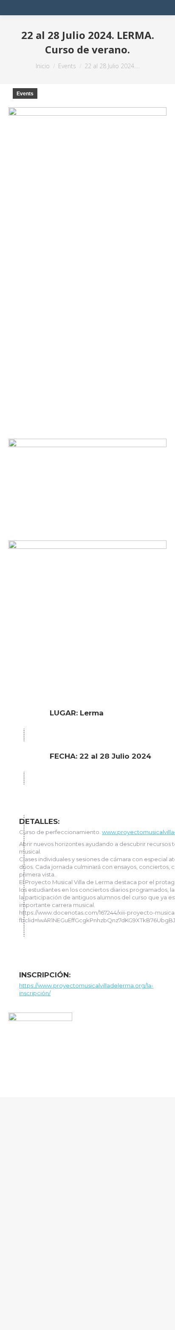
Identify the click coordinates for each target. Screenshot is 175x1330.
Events (25, 94)
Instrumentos (40, 1217)
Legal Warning (81, 1289)
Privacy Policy (30, 1289)
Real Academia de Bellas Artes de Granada (87, 1228)
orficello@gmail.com (52, 1194)
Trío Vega (34, 1206)
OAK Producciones (73, 1301)
